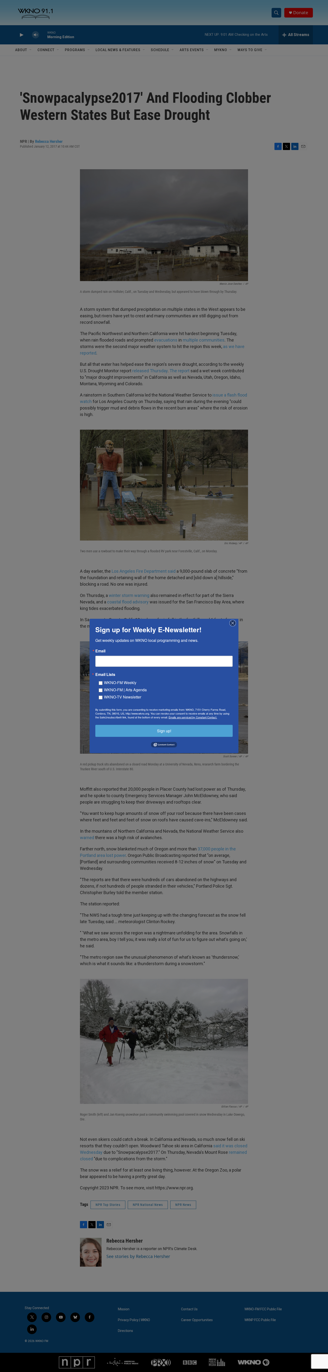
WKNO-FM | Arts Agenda (125, 689)
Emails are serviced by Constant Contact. (193, 717)
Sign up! (164, 731)
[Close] (234, 623)
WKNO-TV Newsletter (122, 697)
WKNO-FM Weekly (120, 682)
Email (100, 651)
